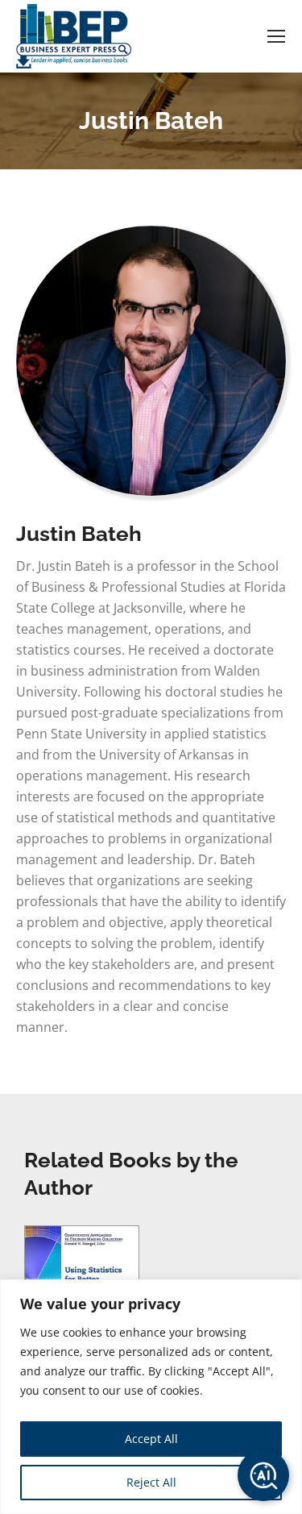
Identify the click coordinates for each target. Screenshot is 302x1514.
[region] (151, 1396)
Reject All (151, 1482)
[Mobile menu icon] (276, 36)
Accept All (151, 1438)
